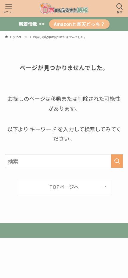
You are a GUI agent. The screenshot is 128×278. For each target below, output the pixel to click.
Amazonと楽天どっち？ (79, 24)
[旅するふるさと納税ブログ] (64, 8)
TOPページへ (64, 186)
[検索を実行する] (117, 161)
